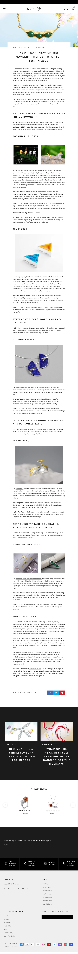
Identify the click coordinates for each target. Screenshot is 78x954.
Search (6, 916)
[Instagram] (13, 888)
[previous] (5, 805)
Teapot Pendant (53, 811)
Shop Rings (45, 884)
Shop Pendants (47, 890)
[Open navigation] (4, 8)
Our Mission (7, 922)
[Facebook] (4, 888)
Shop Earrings (46, 887)
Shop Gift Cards (47, 904)
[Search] (64, 8)
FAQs (5, 929)
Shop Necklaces (47, 894)
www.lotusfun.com (35, 669)
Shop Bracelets (47, 897)
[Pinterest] (18, 888)
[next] (72, 805)
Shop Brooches (47, 900)
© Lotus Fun (11, 943)
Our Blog (6, 919)
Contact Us (7, 926)
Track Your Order (9, 936)
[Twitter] (9, 888)
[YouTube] (23, 888)
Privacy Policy (8, 933)
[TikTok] (27, 888)
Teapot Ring (24, 811)
